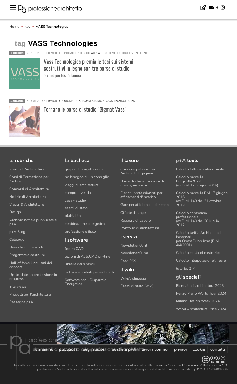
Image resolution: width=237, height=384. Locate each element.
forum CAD (74, 248)
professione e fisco (80, 231)
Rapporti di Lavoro (135, 220)
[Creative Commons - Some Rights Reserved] (118, 359)
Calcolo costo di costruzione (199, 252)
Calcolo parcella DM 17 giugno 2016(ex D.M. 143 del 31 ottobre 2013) (202, 199)
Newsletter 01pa (134, 253)
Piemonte (53, 53)
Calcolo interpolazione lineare (201, 260)
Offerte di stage (133, 212)
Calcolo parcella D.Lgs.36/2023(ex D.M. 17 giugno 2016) (197, 180)
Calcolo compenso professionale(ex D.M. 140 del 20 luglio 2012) (197, 219)
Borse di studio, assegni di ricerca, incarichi (142, 183)
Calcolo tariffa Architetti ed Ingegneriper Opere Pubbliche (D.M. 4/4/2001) (198, 238)
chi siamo (44, 349)
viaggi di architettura (81, 184)
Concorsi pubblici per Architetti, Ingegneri (138, 171)
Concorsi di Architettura (29, 188)
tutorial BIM (185, 268)
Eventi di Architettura (26, 169)
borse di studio (90, 101)
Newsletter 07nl (133, 245)
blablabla (73, 215)
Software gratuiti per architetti (89, 272)
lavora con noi (155, 349)
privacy (180, 349)
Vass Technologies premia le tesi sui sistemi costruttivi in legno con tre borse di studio (88, 64)
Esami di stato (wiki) (137, 286)
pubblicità (68, 349)
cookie (199, 349)
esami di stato (76, 208)
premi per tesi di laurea (82, 53)
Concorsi (17, 53)
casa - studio (75, 200)
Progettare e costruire (27, 254)
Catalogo (16, 239)
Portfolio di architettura (139, 228)
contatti (217, 349)
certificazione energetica (85, 223)
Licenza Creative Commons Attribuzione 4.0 (190, 365)
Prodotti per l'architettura (30, 294)
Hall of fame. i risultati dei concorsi (30, 264)
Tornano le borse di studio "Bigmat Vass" (85, 109)
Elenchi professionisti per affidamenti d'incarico (141, 194)
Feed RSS (128, 261)
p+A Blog (17, 231)
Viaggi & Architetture (26, 204)
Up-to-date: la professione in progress (33, 276)
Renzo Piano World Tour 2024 (201, 293)
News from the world (26, 247)
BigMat (69, 101)
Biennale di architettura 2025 (200, 285)
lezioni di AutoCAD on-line (87, 256)
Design (15, 212)
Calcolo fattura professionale (200, 169)
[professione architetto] (54, 10)
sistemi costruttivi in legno (126, 53)
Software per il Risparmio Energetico (85, 281)
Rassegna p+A (21, 302)
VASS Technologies (120, 101)
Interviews (17, 286)
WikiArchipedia (133, 278)
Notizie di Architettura (27, 196)
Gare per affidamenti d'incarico (145, 204)
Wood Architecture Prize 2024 (201, 309)
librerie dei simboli (80, 264)
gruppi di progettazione (84, 169)
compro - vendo (78, 192)
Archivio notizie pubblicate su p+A (34, 222)
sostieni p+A (124, 349)
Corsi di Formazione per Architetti (28, 178)
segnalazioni (94, 349)
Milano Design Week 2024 (198, 301)
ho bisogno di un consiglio (87, 176)
